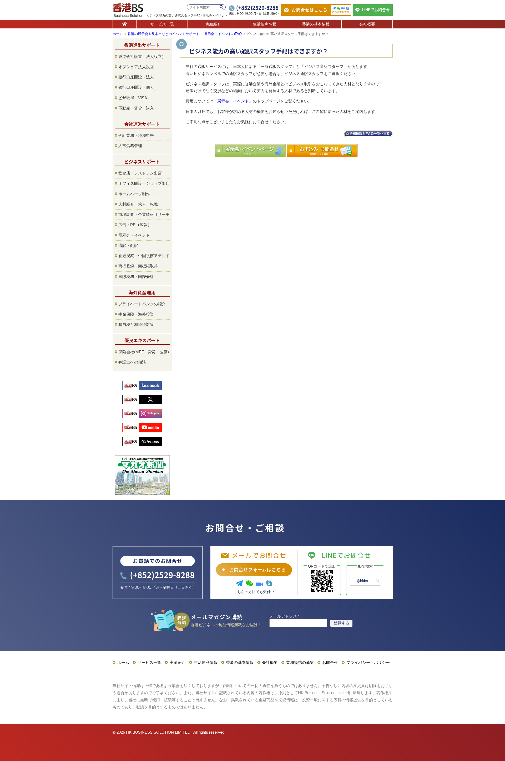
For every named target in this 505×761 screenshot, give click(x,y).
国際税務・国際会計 (136, 276)
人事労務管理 (130, 145)
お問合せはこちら (309, 10)
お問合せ (330, 662)
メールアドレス (284, 616)
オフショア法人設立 (136, 66)
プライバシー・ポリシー (368, 662)
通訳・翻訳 (128, 245)
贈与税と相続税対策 (136, 324)
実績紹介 (213, 24)
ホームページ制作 (134, 194)
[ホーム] (124, 24)
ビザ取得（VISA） (134, 98)
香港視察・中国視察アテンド (144, 255)
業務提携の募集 (300, 662)
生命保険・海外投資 (136, 314)
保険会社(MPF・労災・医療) (143, 352)
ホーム (118, 34)
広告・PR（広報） (135, 224)
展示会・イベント (233, 101)
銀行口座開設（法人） (138, 77)
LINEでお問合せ (376, 9)
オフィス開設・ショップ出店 (144, 183)
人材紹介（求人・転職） (140, 204)
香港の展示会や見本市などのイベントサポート (163, 34)
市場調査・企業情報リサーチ (144, 214)
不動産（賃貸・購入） (138, 108)
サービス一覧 (162, 24)
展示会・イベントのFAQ (223, 34)
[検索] (221, 7)
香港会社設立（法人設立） (142, 56)
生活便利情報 (264, 24)
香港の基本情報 (316, 24)
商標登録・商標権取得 (138, 266)
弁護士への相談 (132, 362)
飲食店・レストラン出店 (140, 173)
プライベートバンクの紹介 (142, 304)
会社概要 (367, 24)
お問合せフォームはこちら (257, 569)
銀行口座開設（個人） (138, 87)
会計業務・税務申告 (136, 135)
